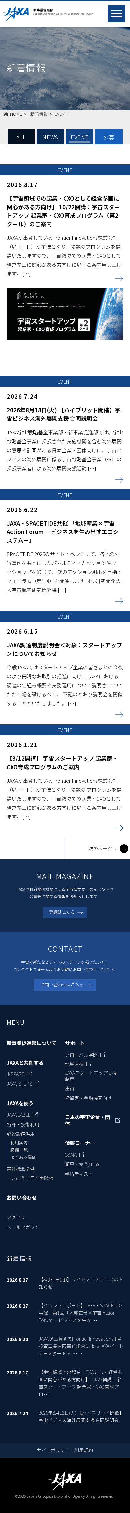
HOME (16, 114)
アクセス (16, 1217)
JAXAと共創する (25, 1062)
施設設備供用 (21, 1134)
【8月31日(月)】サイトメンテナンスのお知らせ (81, 1283)
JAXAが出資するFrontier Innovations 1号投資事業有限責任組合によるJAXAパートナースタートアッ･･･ (81, 1346)
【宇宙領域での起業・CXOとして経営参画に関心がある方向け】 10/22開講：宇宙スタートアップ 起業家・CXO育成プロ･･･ (80, 1383)
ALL (21, 137)
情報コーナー (80, 1143)
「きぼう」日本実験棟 (30, 1178)
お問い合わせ (22, 1197)
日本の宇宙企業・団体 (87, 1120)
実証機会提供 (21, 1169)
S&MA (71, 1155)
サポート (75, 1043)
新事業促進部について (32, 1043)
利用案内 (19, 1142)
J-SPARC (15, 1074)
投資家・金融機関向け (88, 1098)
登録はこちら (62, 912)
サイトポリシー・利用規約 (65, 1450)
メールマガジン (23, 1227)
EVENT (80, 137)
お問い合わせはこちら (62, 984)
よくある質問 (23, 1157)
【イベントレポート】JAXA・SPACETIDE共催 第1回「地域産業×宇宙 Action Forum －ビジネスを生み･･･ (81, 1313)
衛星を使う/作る (82, 1164)
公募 (109, 137)
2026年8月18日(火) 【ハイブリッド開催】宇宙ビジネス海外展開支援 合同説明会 (80, 1416)
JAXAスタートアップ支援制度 (91, 1076)
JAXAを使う (20, 1103)
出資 (69, 1088)
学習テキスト (79, 1174)
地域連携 (74, 1064)
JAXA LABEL (18, 1115)
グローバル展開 (81, 1055)
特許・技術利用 (23, 1124)
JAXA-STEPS (19, 1084)
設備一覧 (19, 1150)
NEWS (50, 137)
